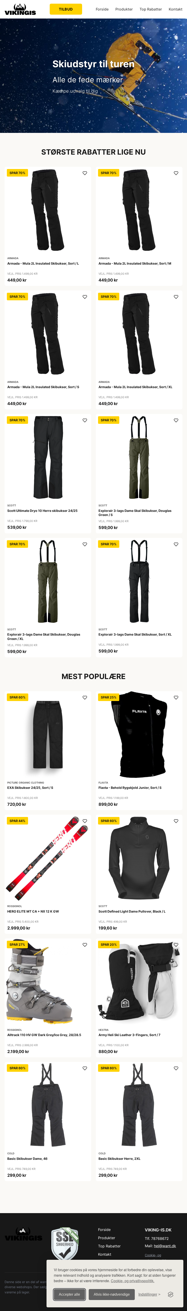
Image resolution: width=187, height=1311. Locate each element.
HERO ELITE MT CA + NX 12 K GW (33, 911)
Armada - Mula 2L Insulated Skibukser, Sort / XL (135, 387)
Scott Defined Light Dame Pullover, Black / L (132, 911)
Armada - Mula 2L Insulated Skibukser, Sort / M (135, 263)
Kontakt (175, 9)
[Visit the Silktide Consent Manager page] (170, 1294)
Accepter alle (69, 1294)
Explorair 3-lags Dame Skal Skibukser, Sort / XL (135, 634)
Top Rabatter (151, 9)
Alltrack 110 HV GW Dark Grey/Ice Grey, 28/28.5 (44, 1035)
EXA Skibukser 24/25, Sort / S (30, 788)
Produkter (124, 9)
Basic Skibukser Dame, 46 (27, 1159)
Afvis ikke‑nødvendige (112, 1294)
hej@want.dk (165, 1246)
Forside (102, 9)
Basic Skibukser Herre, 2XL (119, 1159)
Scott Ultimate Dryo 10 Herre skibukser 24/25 (42, 511)
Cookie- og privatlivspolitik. (132, 1280)
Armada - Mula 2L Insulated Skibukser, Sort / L (43, 263)
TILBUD (66, 9)
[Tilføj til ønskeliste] (85, 173)
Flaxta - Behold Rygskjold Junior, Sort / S (130, 788)
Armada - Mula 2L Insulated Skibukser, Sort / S (43, 387)
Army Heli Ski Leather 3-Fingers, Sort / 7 (129, 1035)
